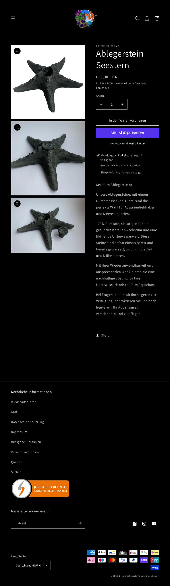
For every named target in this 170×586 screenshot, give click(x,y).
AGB (14, 412)
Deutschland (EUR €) (29, 565)
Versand (115, 83)
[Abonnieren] (80, 523)
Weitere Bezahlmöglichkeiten (127, 143)
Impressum (19, 432)
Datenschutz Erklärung (27, 422)
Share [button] (105, 335)
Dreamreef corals (128, 575)
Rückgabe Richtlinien (26, 442)
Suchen (16, 472)
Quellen (16, 462)
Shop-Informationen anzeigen (121, 172)
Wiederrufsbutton (24, 402)
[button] (13, 18)
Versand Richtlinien (25, 452)
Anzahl (100, 96)
